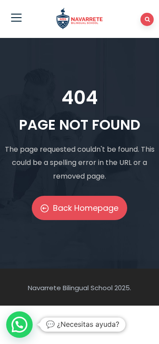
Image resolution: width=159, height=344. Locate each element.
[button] (19, 324)
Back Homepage (85, 207)
